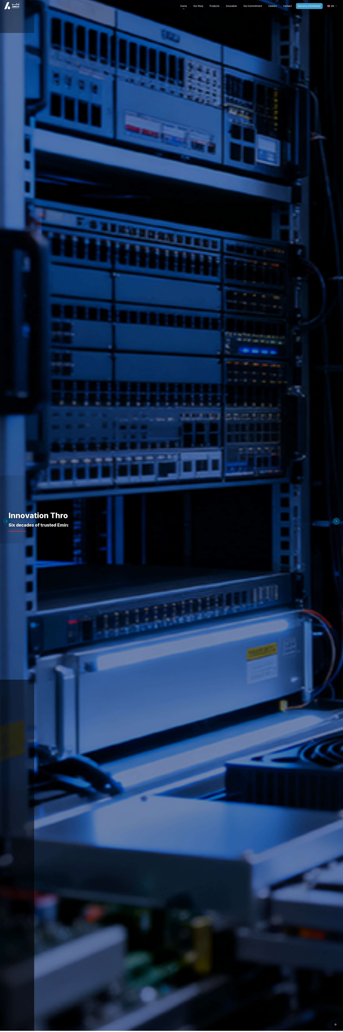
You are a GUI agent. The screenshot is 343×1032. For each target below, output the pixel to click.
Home (183, 6)
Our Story (198, 6)
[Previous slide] (6, 521)
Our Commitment (252, 6)
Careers (272, 6)
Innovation (231, 6)
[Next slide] (336, 521)
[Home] (11, 6)
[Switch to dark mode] (335, 1024)
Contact (287, 6)
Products (214, 6)
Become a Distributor (309, 6)
